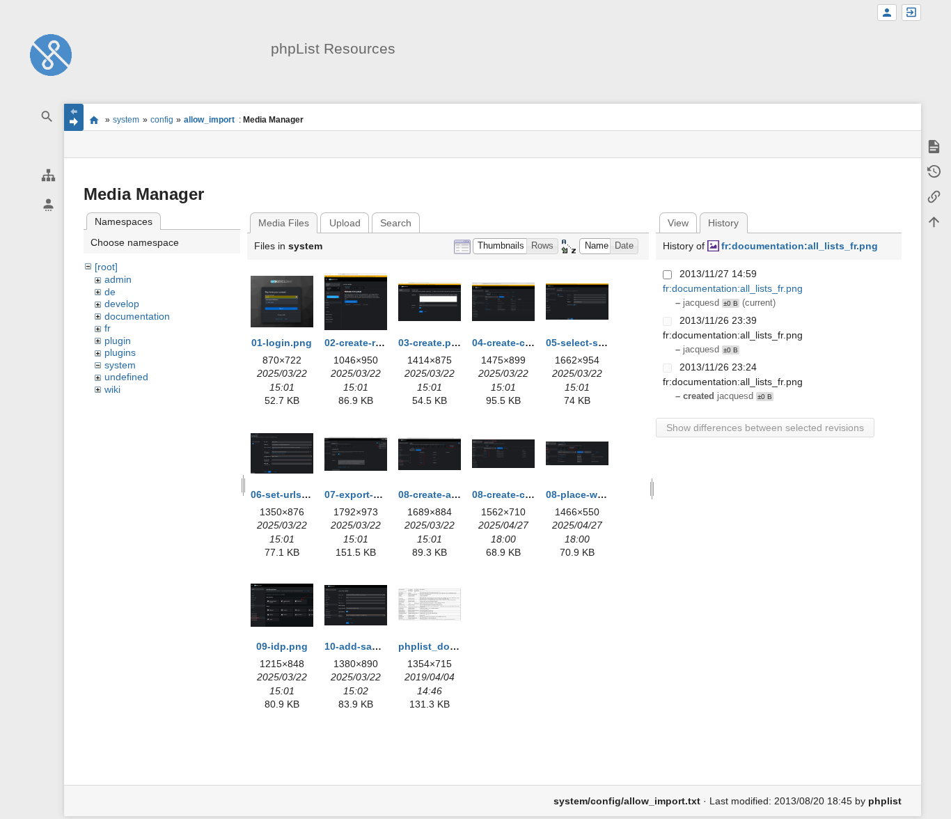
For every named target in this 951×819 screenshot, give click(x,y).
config (161, 120)
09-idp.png (282, 646)
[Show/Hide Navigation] (74, 117)
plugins (120, 352)
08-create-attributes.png (455, 494)
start (94, 119)
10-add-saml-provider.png (385, 646)
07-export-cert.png (368, 494)
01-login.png (281, 342)
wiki (112, 389)
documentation (137, 316)
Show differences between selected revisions (765, 427)
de (110, 291)
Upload (345, 222)
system (126, 120)
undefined (126, 376)
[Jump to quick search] (47, 116)
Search (395, 222)
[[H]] (51, 54)
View (678, 222)
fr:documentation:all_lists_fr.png (799, 245)
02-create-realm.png (371, 342)
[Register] (887, 13)
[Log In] (911, 13)
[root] (106, 266)
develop (121, 303)
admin (118, 279)
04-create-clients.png (522, 342)
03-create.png (431, 342)
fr (107, 328)
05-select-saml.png (591, 342)
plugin (117, 340)
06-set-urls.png (287, 494)
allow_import (209, 120)
